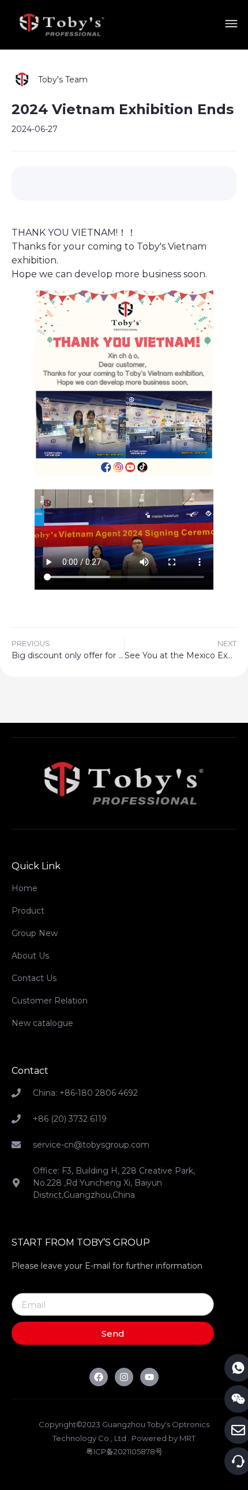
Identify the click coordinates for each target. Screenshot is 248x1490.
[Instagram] (124, 1377)
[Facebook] (98, 1377)
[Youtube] (149, 1377)
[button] (231, 25)
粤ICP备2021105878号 (124, 1451)
